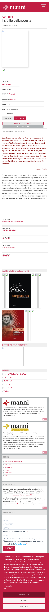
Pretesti (12, 94)
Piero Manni (6, 84)
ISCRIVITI (9, 548)
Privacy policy (8, 586)
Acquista (19, 118)
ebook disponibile (22, 123)
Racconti (8, 377)
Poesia (12, 99)
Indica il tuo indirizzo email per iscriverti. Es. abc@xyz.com (22, 539)
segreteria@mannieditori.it (12, 504)
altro (45, 452)
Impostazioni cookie (23, 594)
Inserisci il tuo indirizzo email (15, 532)
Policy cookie (8, 589)
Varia (6, 391)
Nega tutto (24, 600)
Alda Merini (7, 17)
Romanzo (8, 381)
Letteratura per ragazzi (15, 374)
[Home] (14, 7)
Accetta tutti (24, 606)
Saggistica (9, 388)
